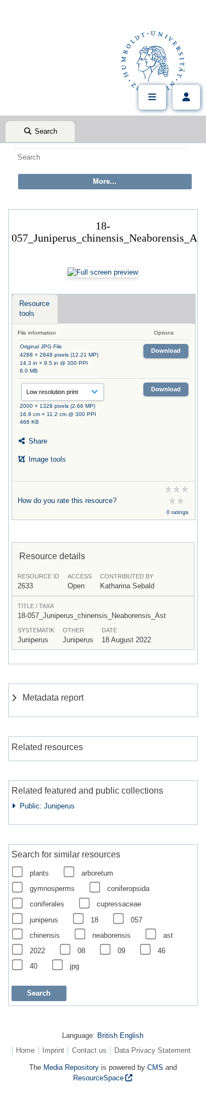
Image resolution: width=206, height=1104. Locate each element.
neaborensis (111, 935)
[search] (101, 157)
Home (25, 1050)
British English (120, 1035)
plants (39, 873)
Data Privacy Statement (152, 1050)
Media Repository (71, 1067)
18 (94, 920)
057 (136, 920)
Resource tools (34, 308)
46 (161, 951)
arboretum (97, 873)
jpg (74, 966)
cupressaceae (119, 904)
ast (168, 935)
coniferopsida (128, 888)
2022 (37, 951)
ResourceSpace (98, 1078)
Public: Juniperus (45, 806)
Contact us (89, 1050)
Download (166, 350)
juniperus (44, 920)
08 (81, 951)
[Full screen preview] (103, 272)
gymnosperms (52, 888)
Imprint (53, 1050)
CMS (155, 1067)
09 (121, 951)
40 (33, 966)
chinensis (45, 935)
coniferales (47, 904)
